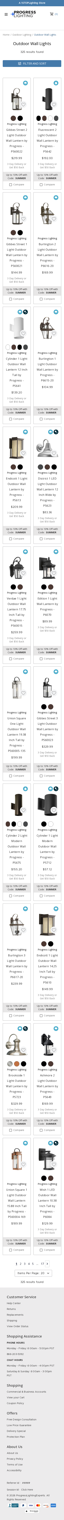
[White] (50, 118)
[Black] (20, 118)
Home (6, 34)
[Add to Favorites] (23, 104)
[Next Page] (47, 1263)
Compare (18, 185)
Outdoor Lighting (21, 34)
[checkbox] (10, 184)
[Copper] (16, 1064)
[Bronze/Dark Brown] (13, 118)
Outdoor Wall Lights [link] (45, 34)
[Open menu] (6, 14)
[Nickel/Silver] (10, 1064)
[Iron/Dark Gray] (56, 118)
